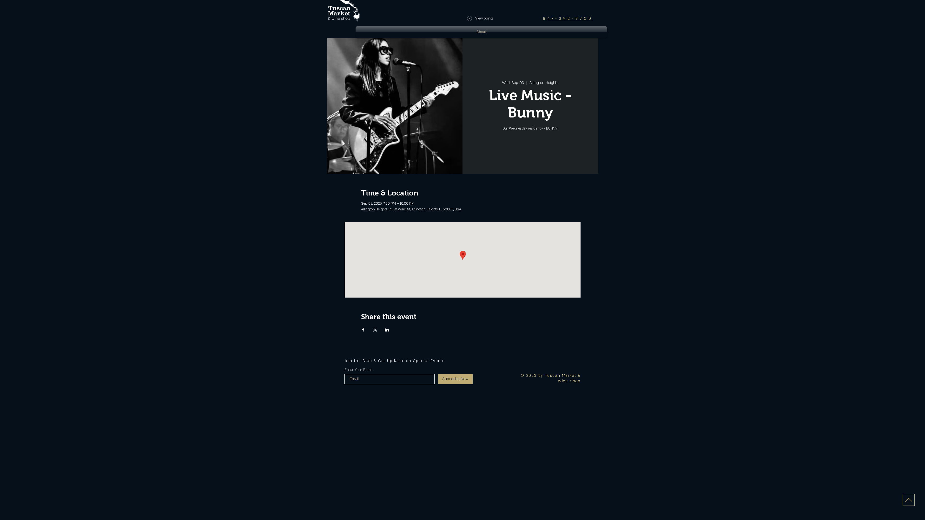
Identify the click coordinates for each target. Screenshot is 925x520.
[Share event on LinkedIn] (387, 330)
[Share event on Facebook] (363, 330)
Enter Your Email (358, 370)
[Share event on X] (375, 330)
